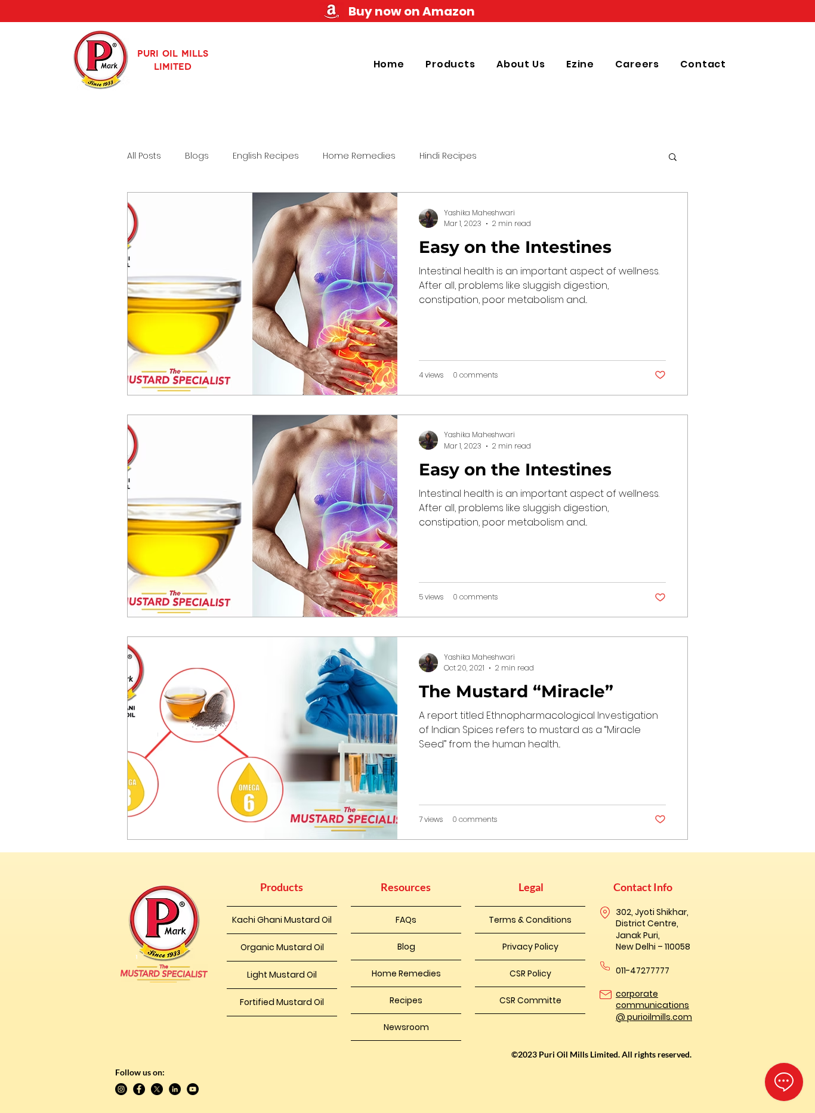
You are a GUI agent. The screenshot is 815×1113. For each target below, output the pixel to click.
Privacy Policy (530, 947)
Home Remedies (359, 156)
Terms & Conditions (530, 920)
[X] (157, 1089)
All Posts (144, 156)
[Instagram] (121, 1089)
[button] (452, 64)
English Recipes (266, 156)
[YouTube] (193, 1089)
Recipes (406, 1000)
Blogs (197, 156)
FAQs (406, 920)
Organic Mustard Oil (282, 947)
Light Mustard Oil (282, 975)
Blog (406, 947)
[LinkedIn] (175, 1089)
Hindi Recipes (448, 156)
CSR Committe (530, 1000)
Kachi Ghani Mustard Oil (282, 920)
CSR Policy (530, 973)
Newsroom (406, 1027)
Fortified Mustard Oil (282, 1002)
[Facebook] (139, 1089)
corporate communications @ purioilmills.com (654, 1005)
